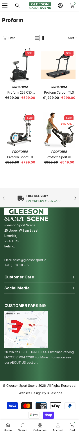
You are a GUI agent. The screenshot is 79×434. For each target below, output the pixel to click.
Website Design (30, 393)
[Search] (17, 5)
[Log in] (60, 5)
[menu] (4, 5)
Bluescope (55, 393)
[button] (37, 38)
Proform (20, 87)
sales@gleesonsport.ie (29, 260)
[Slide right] (75, 199)
